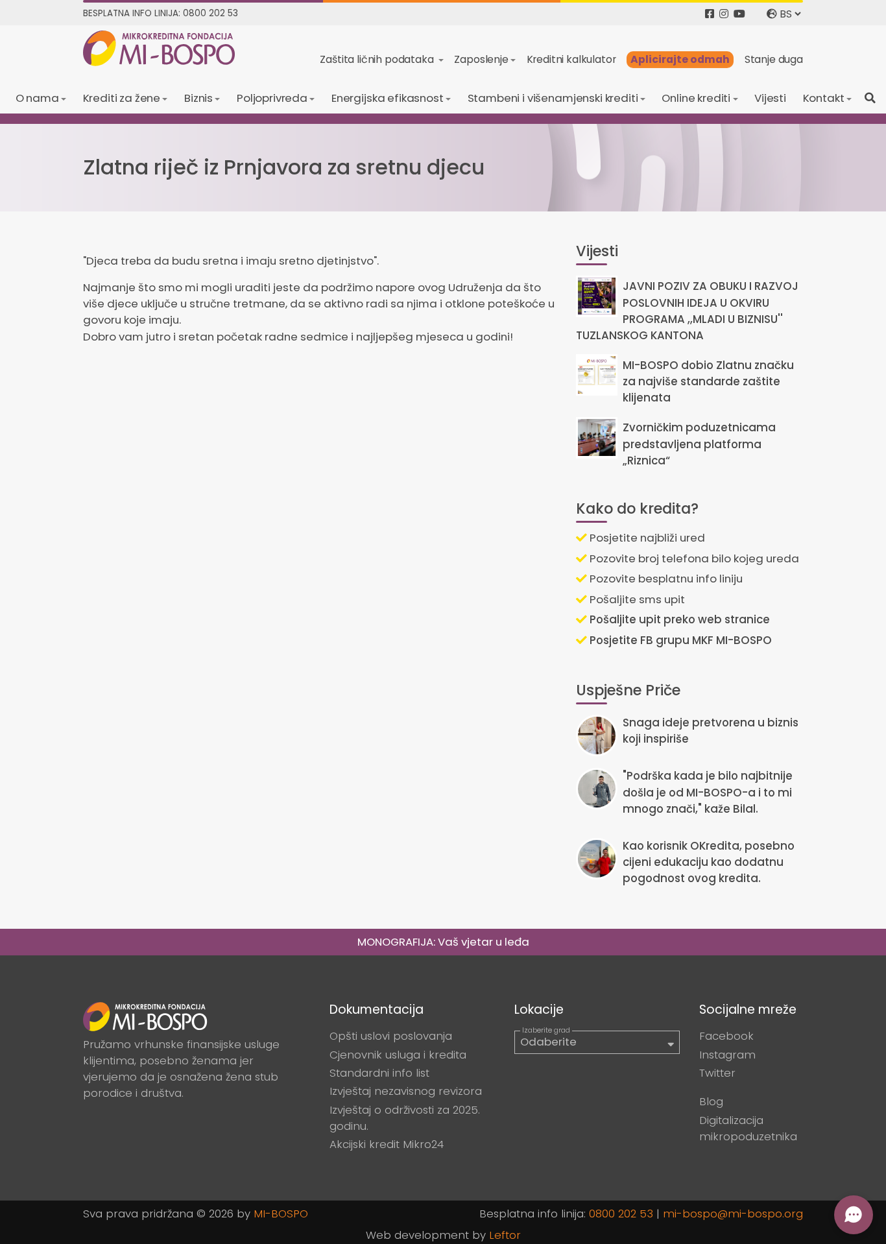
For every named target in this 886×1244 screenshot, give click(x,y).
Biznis (198, 98)
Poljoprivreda (272, 98)
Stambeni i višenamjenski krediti (553, 98)
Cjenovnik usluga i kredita (397, 1054)
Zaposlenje (481, 59)
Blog (711, 1101)
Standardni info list (379, 1073)
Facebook (726, 1036)
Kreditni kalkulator (571, 59)
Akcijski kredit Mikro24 (386, 1144)
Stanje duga (774, 59)
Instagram (727, 1054)
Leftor (505, 1235)
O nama (37, 98)
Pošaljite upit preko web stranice (678, 619)
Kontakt (823, 98)
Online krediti (696, 98)
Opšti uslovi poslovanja (390, 1036)
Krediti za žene (122, 98)
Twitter (717, 1073)
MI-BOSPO (281, 1213)
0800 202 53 (621, 1213)
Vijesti (770, 98)
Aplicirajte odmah (680, 59)
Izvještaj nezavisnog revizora (405, 1091)
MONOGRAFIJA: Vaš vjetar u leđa (443, 942)
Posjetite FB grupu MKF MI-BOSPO (679, 640)
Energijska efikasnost (387, 98)
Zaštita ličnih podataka (378, 59)
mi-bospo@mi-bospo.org (733, 1213)
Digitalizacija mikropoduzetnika (748, 1128)
